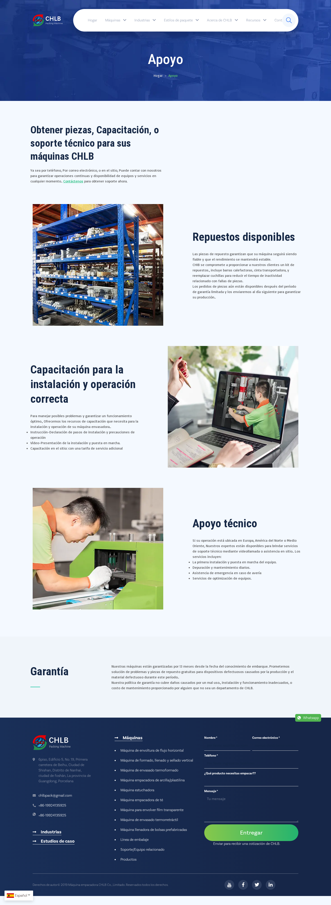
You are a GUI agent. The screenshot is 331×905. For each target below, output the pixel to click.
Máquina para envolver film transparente (152, 810)
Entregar (251, 833)
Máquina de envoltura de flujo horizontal (152, 750)
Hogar (92, 20)
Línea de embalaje (134, 839)
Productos (128, 859)
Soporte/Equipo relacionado (142, 849)
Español (21, 895)
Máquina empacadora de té (141, 800)
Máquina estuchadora (137, 790)
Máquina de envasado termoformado (149, 770)
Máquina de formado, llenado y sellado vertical (156, 760)
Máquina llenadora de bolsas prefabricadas (153, 830)
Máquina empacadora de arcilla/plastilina (152, 780)
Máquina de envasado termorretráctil (149, 820)
